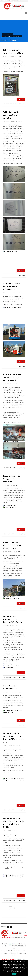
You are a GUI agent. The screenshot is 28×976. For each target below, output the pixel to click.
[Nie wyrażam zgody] (26, 968)
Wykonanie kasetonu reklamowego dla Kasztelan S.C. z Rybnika (12, 619)
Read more (20, 99)
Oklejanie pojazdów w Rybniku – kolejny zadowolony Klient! (11, 286)
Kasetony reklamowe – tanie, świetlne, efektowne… (12, 479)
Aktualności (12, 103)
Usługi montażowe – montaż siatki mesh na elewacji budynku (12, 545)
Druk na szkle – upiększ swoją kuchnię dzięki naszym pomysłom (12, 377)
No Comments (22, 103)
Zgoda (14, 973)
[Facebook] (8, 927)
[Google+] (11, 927)
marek (20, 56)
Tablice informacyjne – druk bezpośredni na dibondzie (12, 115)
